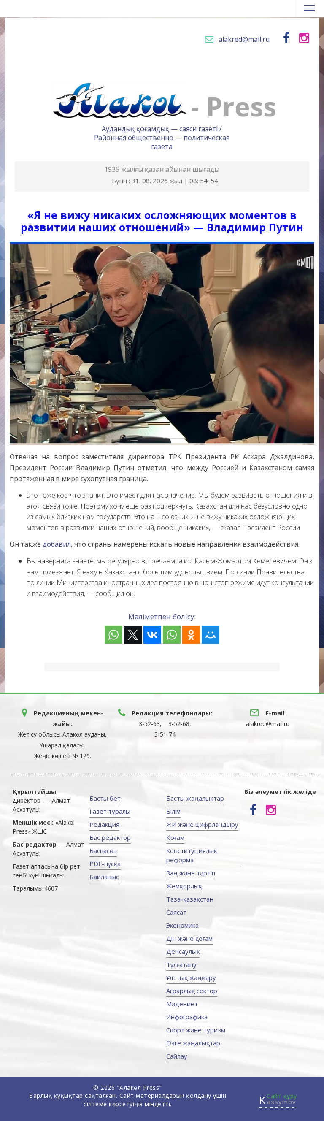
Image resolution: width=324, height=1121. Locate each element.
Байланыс (104, 876)
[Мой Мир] (210, 635)
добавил (57, 544)
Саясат (176, 912)
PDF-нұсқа (105, 863)
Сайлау (176, 1056)
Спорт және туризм (195, 1030)
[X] (133, 635)
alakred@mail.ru (244, 39)
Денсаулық (183, 951)
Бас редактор (110, 837)
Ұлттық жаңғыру (191, 977)
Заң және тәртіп (190, 873)
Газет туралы (109, 811)
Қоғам (175, 837)
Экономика (182, 925)
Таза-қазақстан (189, 899)
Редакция (104, 824)
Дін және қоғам (189, 938)
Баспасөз (103, 850)
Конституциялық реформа (191, 855)
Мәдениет (182, 1003)
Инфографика (187, 1017)
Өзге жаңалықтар (193, 1043)
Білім (173, 811)
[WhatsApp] (113, 635)
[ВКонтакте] (152, 635)
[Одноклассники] (191, 635)
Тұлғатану (181, 964)
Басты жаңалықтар (195, 798)
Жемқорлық (184, 886)
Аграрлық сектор (191, 990)
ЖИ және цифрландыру (202, 824)
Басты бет (105, 798)
